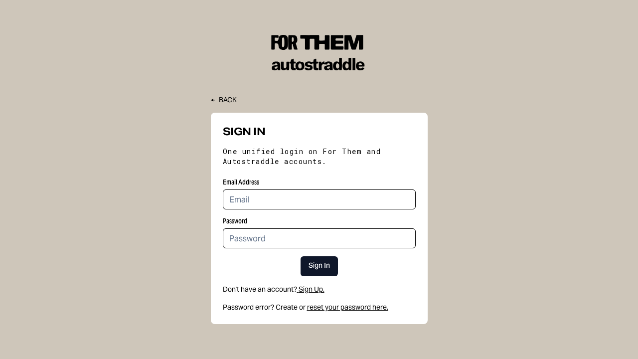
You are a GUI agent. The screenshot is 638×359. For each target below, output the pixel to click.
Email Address (241, 182)
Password (235, 220)
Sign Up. (311, 289)
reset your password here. (347, 307)
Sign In (319, 266)
